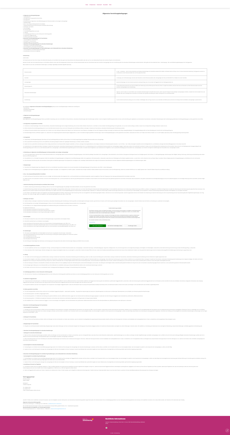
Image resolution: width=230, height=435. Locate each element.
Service (126, 422)
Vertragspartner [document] (29, 377)
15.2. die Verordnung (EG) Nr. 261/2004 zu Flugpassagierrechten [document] (36, 293)
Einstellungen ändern (132, 225)
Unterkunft (99, 4)
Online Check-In (122, 422)
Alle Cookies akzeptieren (98, 225)
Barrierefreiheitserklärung (135, 422)
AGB (129, 422)
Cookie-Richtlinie (92, 222)
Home (87, 4)
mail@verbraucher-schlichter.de (54, 403)
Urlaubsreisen (92, 4)
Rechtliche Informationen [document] (115, 419)
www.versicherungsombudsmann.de (58, 408)
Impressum (107, 422)
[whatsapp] (106, 428)
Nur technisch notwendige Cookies (115, 225)
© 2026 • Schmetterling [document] (115, 433)
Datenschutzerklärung (114, 422)
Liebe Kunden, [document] (26, 57)
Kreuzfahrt (105, 4)
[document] (115, 14)
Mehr (110, 4)
